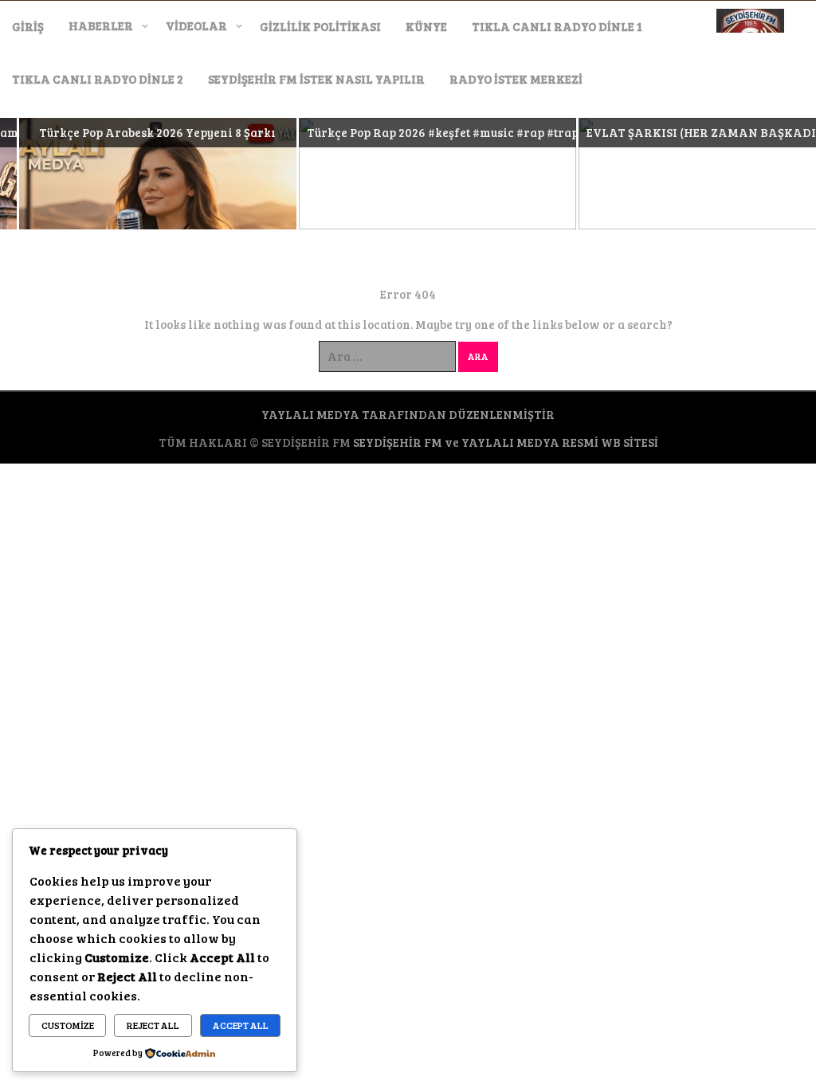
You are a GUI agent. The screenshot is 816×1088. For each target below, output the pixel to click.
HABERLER (101, 25)
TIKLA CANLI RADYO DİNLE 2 (97, 79)
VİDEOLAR (196, 25)
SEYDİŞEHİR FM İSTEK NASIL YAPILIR (316, 79)
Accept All (241, 1025)
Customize (67, 1025)
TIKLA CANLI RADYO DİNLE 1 (557, 26)
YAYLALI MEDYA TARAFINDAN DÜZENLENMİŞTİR (408, 414)
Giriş (28, 26)
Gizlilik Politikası (320, 26)
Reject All (153, 1025)
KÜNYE (426, 26)
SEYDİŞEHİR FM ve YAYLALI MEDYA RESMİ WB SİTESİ (505, 442)
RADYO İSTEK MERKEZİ (516, 79)
